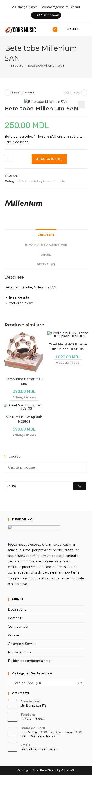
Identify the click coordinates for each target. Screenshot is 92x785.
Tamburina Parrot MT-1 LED (24, 381)
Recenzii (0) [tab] (46, 264)
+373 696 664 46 (48, 15)
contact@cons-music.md (61, 7)
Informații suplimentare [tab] (46, 244)
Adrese (13, 635)
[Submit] (79, 486)
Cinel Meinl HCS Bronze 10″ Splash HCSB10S (68, 346)
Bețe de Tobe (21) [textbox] (44, 683)
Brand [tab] (46, 254)
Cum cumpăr (18, 627)
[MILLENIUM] (23, 203)
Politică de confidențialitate (29, 661)
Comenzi (15, 618)
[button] (81, 104)
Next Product (71, 92)
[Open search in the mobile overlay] (85, 29)
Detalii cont (17, 610)
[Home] (6, 65)
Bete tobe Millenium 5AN (46, 65)
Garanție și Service (22, 644)
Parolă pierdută (20, 652)
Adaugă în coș (49, 159)
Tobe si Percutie (54, 181)
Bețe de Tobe (31, 181)
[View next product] (84, 92)
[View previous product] (8, 92)
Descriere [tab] (46, 234)
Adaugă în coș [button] (24, 397)
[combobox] (46, 683)
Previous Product (23, 92)
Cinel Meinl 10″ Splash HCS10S (24, 419)
